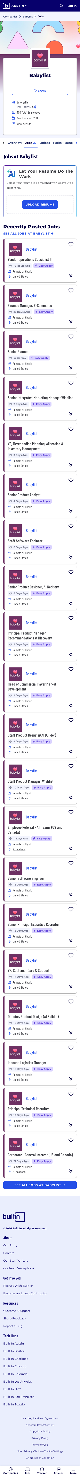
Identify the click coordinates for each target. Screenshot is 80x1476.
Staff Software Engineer (25, 540)
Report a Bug (13, 1326)
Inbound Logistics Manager (27, 1062)
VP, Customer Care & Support (28, 970)
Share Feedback (14, 1318)
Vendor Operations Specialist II (29, 259)
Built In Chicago (14, 1366)
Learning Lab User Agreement (40, 1418)
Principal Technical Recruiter (28, 1108)
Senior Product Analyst (24, 494)
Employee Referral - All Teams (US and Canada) (35, 829)
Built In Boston (14, 1351)
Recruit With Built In (18, 1286)
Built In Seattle (14, 1404)
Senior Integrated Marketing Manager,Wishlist (40, 397)
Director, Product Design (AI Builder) (33, 1016)
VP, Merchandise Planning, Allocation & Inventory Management (35, 446)
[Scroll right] (76, 143)
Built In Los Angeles (17, 1381)
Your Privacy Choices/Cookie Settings (40, 1451)
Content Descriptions (18, 1268)
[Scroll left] (3, 143)
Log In (72, 6)
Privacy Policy (40, 1438)
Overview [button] (15, 143)
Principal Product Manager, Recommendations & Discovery (30, 635)
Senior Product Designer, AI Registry (33, 586)
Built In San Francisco (18, 1397)
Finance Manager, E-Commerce (30, 305)
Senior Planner (18, 351)
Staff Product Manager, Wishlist (31, 781)
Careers (8, 1253)
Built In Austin (13, 1343)
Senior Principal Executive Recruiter (33, 924)
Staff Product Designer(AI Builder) (32, 734)
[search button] (61, 5)
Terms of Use (40, 1444)
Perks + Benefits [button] (65, 143)
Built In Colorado (15, 1374)
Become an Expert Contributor (25, 1293)
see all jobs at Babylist (38, 1185)
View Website (24, 124)
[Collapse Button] (71, 276)
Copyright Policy (40, 1431)
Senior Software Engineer (26, 878)
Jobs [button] (30, 143)
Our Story (10, 1245)
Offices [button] (45, 143)
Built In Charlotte (15, 1359)
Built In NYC (12, 1389)
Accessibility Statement (40, 1424)
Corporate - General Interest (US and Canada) (40, 1154)
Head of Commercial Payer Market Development (32, 686)
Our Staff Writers (15, 1260)
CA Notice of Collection (40, 1457)
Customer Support (16, 1311)
